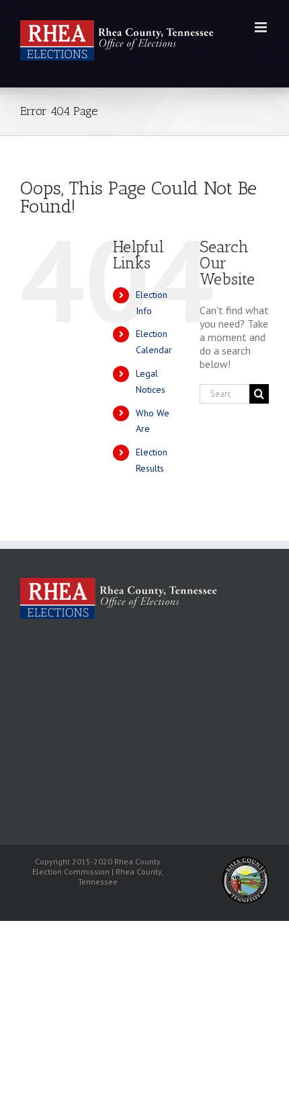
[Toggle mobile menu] (262, 27)
